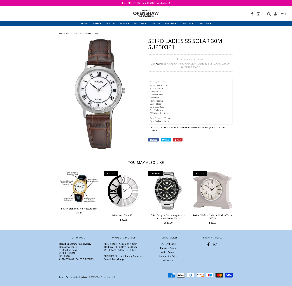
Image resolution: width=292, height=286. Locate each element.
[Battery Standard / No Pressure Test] (79, 187)
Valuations (168, 260)
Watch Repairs (168, 252)
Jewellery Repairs (168, 243)
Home (84, 23)
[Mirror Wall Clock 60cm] (124, 191)
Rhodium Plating (168, 248)
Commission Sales (168, 256)
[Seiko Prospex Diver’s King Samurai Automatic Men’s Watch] (168, 191)
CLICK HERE (110, 256)
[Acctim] (213, 191)
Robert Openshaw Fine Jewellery (73, 277)
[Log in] (274, 14)
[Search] (267, 14)
